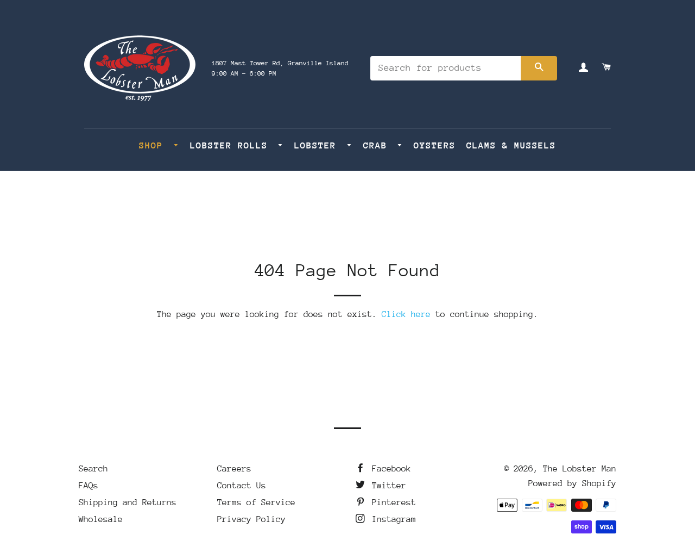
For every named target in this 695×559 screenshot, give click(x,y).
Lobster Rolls (232, 145)
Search (93, 469)
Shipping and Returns (127, 502)
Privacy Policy (251, 519)
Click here (406, 314)
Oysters (435, 145)
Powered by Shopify (572, 483)
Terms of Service (256, 502)
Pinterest (391, 502)
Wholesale (101, 519)
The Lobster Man (579, 469)
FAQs (88, 485)
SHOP (154, 145)
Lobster (318, 145)
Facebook (389, 469)
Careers (234, 469)
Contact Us (241, 485)
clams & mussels (511, 145)
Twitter (386, 485)
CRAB (378, 145)
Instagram (391, 519)
